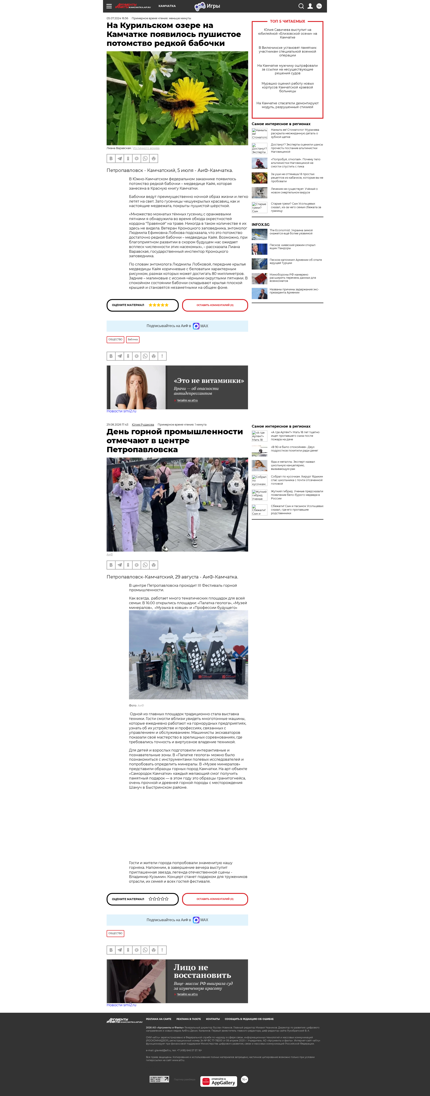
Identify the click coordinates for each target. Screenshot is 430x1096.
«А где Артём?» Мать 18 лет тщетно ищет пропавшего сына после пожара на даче (295, 435)
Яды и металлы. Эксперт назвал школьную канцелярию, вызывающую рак (293, 465)
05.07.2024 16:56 (117, 18)
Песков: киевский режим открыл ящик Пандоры (293, 247)
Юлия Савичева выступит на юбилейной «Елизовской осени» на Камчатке (287, 33)
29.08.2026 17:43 (117, 424)
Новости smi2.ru (121, 411)
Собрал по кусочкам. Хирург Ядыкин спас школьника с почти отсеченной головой (297, 480)
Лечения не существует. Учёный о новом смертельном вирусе (294, 190)
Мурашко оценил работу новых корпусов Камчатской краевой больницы (288, 87)
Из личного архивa (146, 148)
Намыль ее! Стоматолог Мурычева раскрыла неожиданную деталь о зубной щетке (295, 133)
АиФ (110, 554)
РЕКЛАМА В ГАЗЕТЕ (188, 1019)
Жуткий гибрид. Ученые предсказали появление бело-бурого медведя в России (297, 495)
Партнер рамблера (184, 1079)
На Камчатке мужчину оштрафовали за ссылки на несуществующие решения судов (287, 69)
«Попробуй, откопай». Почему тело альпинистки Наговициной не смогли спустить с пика (295, 163)
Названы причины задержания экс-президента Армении (294, 291)
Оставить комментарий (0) (215, 305)
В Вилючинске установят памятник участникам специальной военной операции (287, 51)
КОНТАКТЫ (213, 1019)
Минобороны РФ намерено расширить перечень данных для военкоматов (293, 278)
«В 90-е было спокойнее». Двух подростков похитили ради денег (294, 448)
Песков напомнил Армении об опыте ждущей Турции (296, 261)
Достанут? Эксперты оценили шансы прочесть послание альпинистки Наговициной (297, 148)
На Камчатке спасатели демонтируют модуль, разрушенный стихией (287, 105)
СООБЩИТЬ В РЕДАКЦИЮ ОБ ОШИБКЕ (249, 1019)
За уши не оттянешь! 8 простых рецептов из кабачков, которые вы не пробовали (297, 177)
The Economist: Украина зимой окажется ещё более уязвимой (291, 232)
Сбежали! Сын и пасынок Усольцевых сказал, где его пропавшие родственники (297, 509)
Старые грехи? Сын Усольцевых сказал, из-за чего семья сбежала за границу (296, 207)
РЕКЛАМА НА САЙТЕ (158, 1019)
